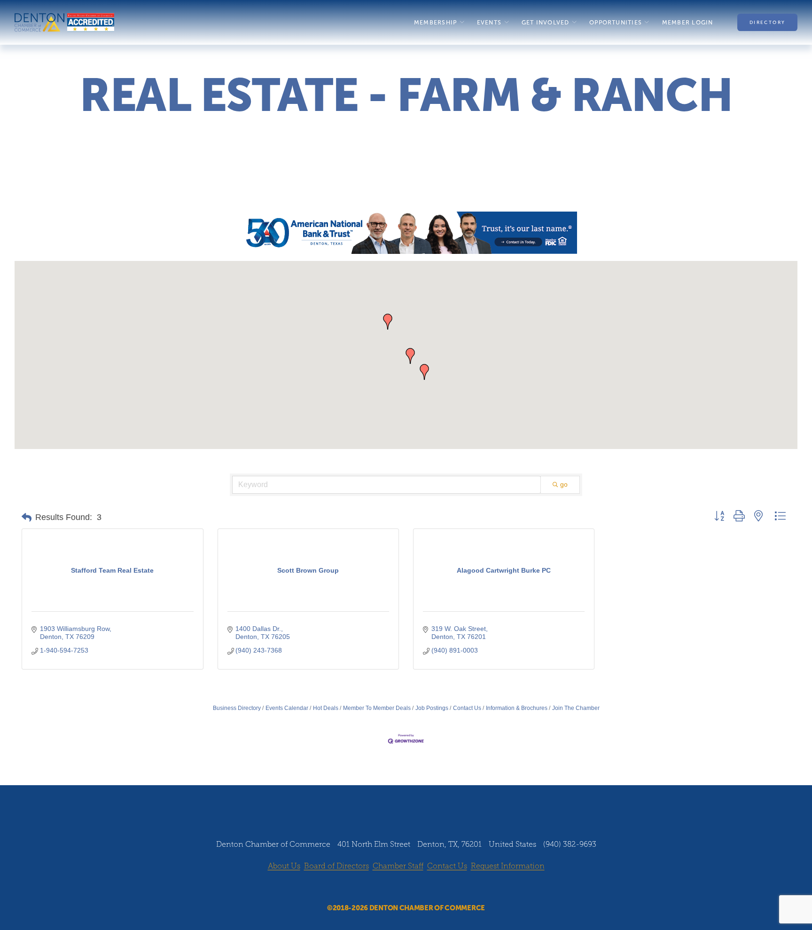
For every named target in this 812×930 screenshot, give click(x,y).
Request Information (508, 866)
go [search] (564, 484)
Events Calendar (286, 708)
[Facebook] (379, 888)
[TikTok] (432, 888)
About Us (284, 866)
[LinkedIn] (415, 888)
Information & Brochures (516, 708)
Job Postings (431, 708)
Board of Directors (336, 866)
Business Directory (237, 708)
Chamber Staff (398, 866)
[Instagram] (397, 888)
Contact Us (467, 708)
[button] (387, 322)
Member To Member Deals (377, 708)
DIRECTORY (767, 22)
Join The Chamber (576, 708)
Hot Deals (325, 708)
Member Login (687, 22)
